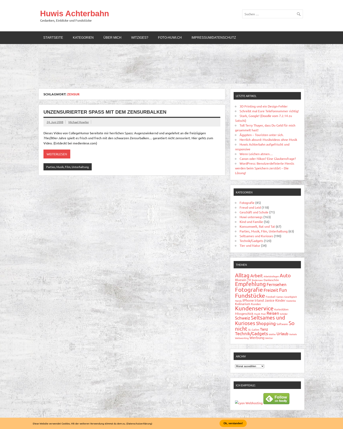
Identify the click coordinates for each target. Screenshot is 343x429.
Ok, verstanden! (233, 423)
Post (263, 313)
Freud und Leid (250, 207)
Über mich (112, 37)
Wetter (269, 338)
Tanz (264, 329)
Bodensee (257, 280)
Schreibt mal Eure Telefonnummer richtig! (269, 111)
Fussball (271, 296)
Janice (270, 300)
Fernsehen (276, 284)
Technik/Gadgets (251, 241)
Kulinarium (242, 304)
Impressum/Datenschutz (214, 37)
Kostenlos (291, 300)
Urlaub (282, 333)
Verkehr (293, 334)
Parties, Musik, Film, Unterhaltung (67, 167)
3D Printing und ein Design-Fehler (264, 106)
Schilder (284, 313)
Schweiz (242, 317)
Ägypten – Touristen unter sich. (262, 135)
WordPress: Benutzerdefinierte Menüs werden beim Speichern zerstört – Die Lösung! (264, 168)
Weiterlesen (57, 154)
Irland (259, 300)
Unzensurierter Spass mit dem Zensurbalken (104, 112)
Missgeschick (244, 313)
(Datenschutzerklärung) (139, 423)
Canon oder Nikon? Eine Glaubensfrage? (268, 158)
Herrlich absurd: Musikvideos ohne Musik (268, 139)
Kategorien (83, 37)
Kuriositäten (281, 309)
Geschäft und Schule (254, 212)
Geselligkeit (290, 296)
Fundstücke (250, 295)
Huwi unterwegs (251, 217)
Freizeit (271, 290)
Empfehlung (250, 284)
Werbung (257, 337)
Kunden (256, 304)
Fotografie (247, 202)
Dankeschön (271, 280)
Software (282, 324)
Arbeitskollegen (271, 276)
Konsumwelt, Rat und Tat (257, 226)
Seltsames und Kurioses (256, 236)
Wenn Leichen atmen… (256, 154)
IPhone (248, 300)
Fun (283, 290)
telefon (272, 334)
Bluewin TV (243, 280)
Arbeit (256, 275)
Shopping (266, 323)
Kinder (280, 300)
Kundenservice (254, 308)
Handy (238, 300)
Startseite (53, 37)
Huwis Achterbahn (74, 13)
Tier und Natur (250, 245)
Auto (285, 275)
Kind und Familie (251, 222)
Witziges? (139, 37)
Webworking (242, 338)
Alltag (242, 275)
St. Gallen (253, 329)
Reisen (273, 313)
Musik (257, 313)
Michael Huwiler (78, 122)
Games (279, 296)
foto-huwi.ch (170, 37)
